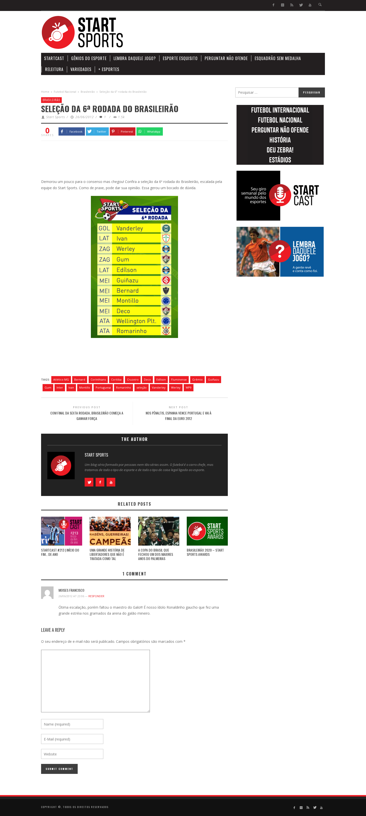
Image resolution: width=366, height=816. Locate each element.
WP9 (188, 387)
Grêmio (197, 379)
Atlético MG (61, 379)
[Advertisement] (234, 32)
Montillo (84, 387)
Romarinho (123, 387)
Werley (176, 387)
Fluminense (179, 379)
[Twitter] (300, 5)
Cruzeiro (133, 379)
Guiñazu (213, 379)
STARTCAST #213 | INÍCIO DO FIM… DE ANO (60, 552)
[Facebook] (273, 5)
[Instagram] (282, 5)
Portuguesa (103, 387)
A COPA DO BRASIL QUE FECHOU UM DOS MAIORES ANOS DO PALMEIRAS (155, 554)
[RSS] (291, 5)
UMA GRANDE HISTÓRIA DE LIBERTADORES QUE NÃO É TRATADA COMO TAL (107, 554)
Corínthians (98, 379)
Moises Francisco (71, 590)
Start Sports (55, 117)
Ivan (71, 387)
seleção (141, 387)
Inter (60, 387)
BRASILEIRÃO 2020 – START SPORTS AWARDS (205, 552)
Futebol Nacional (65, 91)
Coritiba (116, 379)
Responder (96, 596)
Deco (147, 379)
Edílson (161, 379)
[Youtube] (310, 5)
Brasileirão (88, 91)
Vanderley (159, 387)
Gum (48, 387)
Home (45, 91)
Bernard (79, 379)
